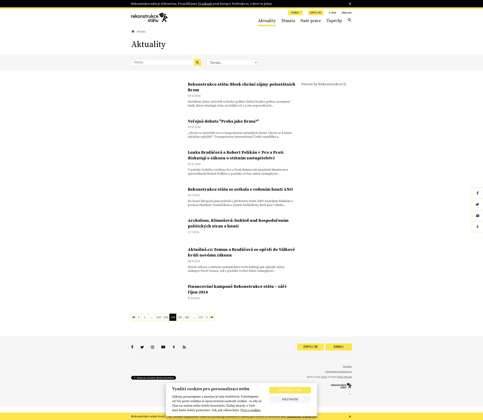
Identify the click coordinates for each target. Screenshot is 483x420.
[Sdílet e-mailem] (477, 215)
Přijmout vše (290, 390)
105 (180, 317)
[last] (211, 317)
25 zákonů (205, 4)
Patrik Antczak (344, 377)
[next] (206, 317)
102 (159, 317)
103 (166, 317)
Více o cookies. (250, 410)
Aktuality (267, 20)
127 (200, 317)
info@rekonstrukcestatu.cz (338, 371)
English (347, 13)
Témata (288, 20)
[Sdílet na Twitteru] (477, 204)
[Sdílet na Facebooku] (477, 193)
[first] (133, 317)
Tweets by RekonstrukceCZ (323, 83)
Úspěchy (334, 20)
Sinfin (324, 377)
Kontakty (347, 366)
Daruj (295, 13)
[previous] (138, 317)
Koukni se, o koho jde (302, 416)
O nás (332, 13)
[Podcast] (477, 227)
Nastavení (290, 399)
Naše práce (310, 20)
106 (187, 317)
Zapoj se (315, 13)
